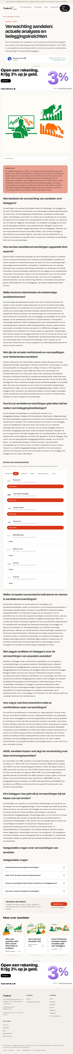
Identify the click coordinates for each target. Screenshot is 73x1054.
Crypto (52, 1007)
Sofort (53, 473)
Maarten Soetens (18, 58)
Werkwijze (6, 1028)
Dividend (52, 1004)
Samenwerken (7, 1033)
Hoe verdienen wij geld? (39, 1050)
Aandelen (53, 1002)
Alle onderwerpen (55, 1016)
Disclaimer (11, 1050)
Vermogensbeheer (26, 7)
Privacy (5, 1050)
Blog (46, 7)
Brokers (28, 999)
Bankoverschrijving (43, 473)
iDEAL (15, 473)
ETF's (51, 999)
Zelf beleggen (14, 8)
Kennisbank (38, 7)
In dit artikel (9, 158)
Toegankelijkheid (26, 1050)
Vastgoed (52, 1010)
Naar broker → (13, 486)
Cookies (18, 1050)
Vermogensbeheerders (33, 1002)
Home (4, 16)
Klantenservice (55, 7)
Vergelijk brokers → (59, 904)
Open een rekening (64, 8)
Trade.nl (7, 8)
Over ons (6, 1025)
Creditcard (24, 473)
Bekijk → (11, 541)
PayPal (32, 473)
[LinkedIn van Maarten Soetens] (10, 59)
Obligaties (53, 1013)
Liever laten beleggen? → (58, 907)
